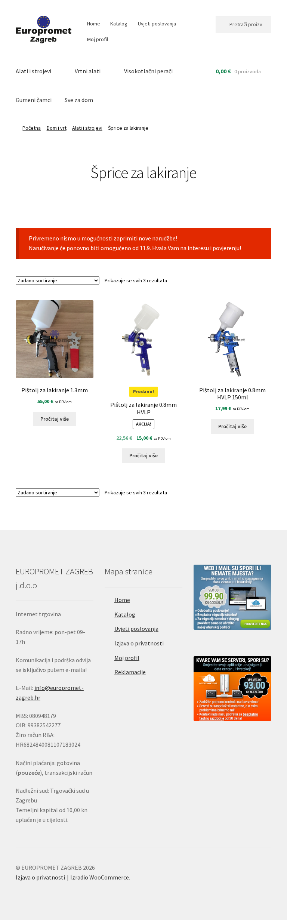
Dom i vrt (57, 128)
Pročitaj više (54, 418)
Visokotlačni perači (148, 71)
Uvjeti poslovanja (157, 23)
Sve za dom (79, 100)
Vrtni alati (88, 71)
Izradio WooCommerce (99, 877)
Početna (31, 128)
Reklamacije (130, 672)
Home (93, 23)
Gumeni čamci (34, 100)
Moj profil (97, 39)
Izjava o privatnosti (139, 643)
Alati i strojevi (33, 71)
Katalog (118, 23)
